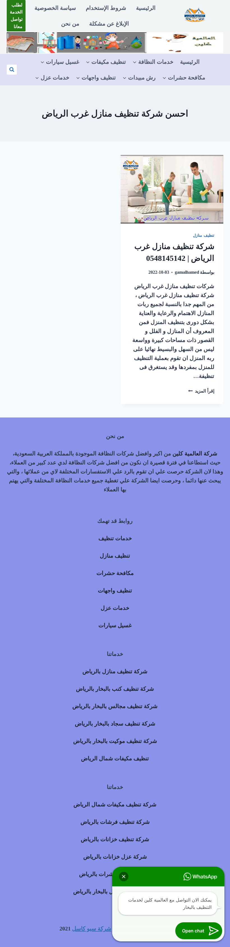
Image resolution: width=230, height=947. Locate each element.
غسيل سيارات (115, 625)
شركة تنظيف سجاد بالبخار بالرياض (115, 723)
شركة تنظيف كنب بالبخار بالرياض (115, 689)
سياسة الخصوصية (55, 8)
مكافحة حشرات (115, 573)
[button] (123, 876)
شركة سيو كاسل (91, 928)
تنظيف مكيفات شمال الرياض (115, 758)
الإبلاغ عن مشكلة (109, 23)
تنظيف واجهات (115, 590)
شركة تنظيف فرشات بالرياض (115, 822)
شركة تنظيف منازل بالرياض (115, 671)
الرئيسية (146, 8)
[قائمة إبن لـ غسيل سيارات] (59, 62)
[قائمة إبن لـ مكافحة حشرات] (184, 77)
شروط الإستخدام (106, 8)
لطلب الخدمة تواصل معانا (16, 16)
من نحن (70, 23)
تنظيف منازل (203, 235)
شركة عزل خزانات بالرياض (115, 857)
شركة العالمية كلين (195, 453)
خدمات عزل (115, 608)
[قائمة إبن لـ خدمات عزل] (52, 77)
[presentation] (172, 189)
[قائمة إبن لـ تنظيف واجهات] (96, 77)
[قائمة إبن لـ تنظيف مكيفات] (105, 62)
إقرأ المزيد (201, 391)
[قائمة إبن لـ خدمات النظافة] (153, 62)
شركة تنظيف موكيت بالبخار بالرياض (115, 741)
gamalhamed (187, 272)
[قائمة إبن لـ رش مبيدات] (139, 77)
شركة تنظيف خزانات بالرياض (115, 839)
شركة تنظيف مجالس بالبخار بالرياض (115, 706)
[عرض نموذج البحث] (12, 70)
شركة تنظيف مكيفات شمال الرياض (115, 804)
